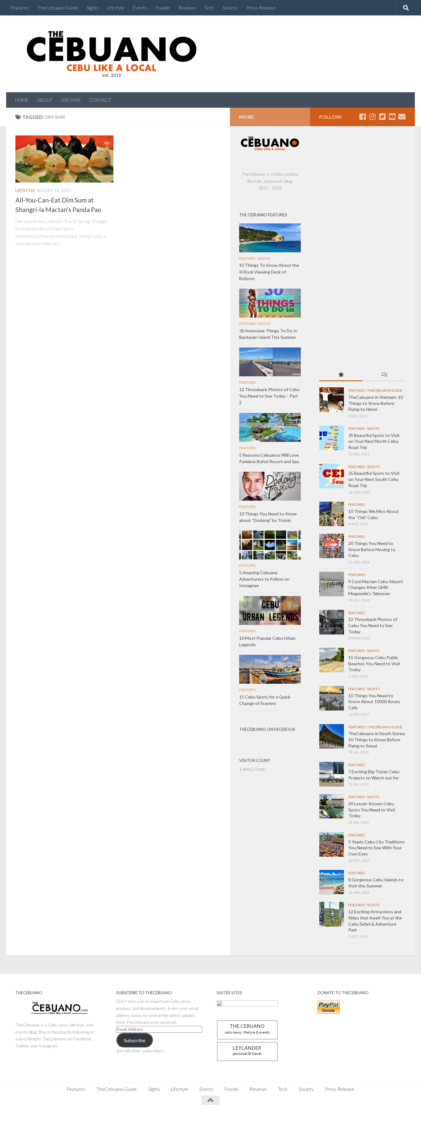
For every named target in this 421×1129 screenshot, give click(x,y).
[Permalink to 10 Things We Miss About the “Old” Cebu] (331, 514)
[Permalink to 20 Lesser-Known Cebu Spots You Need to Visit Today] (331, 806)
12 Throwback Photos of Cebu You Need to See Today (372, 625)
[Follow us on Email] (402, 116)
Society (230, 7)
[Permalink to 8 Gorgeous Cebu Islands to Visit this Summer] (331, 882)
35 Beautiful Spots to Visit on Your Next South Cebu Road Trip (374, 479)
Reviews (187, 7)
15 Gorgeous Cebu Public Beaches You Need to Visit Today (374, 663)
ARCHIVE (71, 100)
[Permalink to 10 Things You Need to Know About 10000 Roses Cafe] (331, 698)
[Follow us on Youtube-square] (392, 116)
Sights (93, 7)
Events (140, 7)
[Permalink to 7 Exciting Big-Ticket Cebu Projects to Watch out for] (331, 774)
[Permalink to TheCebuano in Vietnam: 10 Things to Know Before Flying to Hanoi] (331, 399)
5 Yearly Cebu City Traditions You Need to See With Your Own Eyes (376, 847)
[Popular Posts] (340, 375)
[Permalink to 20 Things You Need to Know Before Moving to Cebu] (331, 546)
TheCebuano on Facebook (267, 729)
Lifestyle (116, 7)
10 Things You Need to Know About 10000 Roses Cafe (374, 701)
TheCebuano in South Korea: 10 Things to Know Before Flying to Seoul (377, 739)
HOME (21, 100)
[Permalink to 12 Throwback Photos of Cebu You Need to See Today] (331, 622)
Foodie (163, 7)
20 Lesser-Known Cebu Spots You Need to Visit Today (371, 809)
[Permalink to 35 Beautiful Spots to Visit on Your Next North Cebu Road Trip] (331, 438)
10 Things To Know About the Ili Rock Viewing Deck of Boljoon (269, 271)
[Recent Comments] (384, 375)
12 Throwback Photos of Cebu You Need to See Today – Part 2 (269, 396)
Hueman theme (83, 1116)
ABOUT (44, 100)
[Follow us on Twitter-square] (382, 116)
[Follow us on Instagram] (372, 116)
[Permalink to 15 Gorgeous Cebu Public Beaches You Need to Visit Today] (331, 660)
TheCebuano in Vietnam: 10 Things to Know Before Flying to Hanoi (375, 403)
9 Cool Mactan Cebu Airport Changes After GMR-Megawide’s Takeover (375, 587)
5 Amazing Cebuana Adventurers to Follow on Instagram (264, 579)
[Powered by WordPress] (37, 1117)
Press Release (261, 7)
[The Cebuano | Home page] (111, 54)
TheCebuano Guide (58, 7)
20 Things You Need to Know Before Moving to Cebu (371, 549)
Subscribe (134, 1040)
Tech (209, 7)
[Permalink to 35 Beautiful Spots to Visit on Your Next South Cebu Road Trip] (331, 476)
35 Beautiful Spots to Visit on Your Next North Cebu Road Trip (374, 441)
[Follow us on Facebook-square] (362, 116)
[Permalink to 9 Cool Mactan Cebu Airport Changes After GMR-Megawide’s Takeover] (331, 584)
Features (19, 7)
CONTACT (100, 100)
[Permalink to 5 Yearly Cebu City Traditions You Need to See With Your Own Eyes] (331, 844)
